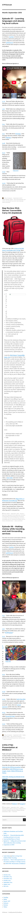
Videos (11, 199)
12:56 (3, 691)
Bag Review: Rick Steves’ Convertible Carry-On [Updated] (12, 210)
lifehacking (13, 810)
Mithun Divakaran (8, 198)
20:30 (3, 171)
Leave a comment (6, 202)
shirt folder (10, 477)
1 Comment (14, 811)
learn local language (18, 199)
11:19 (3, 674)
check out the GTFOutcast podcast (11, 767)
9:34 (3, 133)
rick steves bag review (14, 516)
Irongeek (22, 803)
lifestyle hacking (20, 810)
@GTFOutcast (9, 42)
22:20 (3, 183)
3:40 (3, 628)
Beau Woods (7, 513)
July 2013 (6, 886)
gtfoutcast (18, 515)
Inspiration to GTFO (9, 844)
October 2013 (7, 880)
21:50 (3, 724)
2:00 (3, 109)
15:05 (3, 699)
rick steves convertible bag (13, 517)
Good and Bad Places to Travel (12, 839)
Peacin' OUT (7, 901)
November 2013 (8, 878)
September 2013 (8, 882)
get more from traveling (16, 736)
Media (3, 199)
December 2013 (8, 876)
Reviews (22, 513)
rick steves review (9, 520)
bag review (4, 515)
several (19, 705)
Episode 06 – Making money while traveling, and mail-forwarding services (13, 530)
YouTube (11, 37)
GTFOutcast (7, 5)
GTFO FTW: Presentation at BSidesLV (10, 747)
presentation (5, 811)
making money (21, 737)
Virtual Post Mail (10, 716)
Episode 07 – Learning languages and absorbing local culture (13, 20)
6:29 (3, 636)
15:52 (3, 152)
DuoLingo (18, 133)
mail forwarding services (12, 737)
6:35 (3, 124)
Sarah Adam (7, 856)
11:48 (3, 143)
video (9, 811)
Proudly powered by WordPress (15, 912)
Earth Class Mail (21, 699)
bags (8, 515)
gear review (12, 515)
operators (4, 706)
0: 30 (3, 101)
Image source (15, 170)
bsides (3, 808)
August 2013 (7, 884)
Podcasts (7, 199)
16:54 (3, 712)
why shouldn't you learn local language (14, 200)
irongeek (9, 810)
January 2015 (7, 874)
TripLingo (8, 137)
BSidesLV (14, 803)
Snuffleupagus (9, 632)
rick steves (23, 515)
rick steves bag (5, 516)
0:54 (3, 615)
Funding (6, 897)
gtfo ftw (11, 808)
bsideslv (7, 808)
